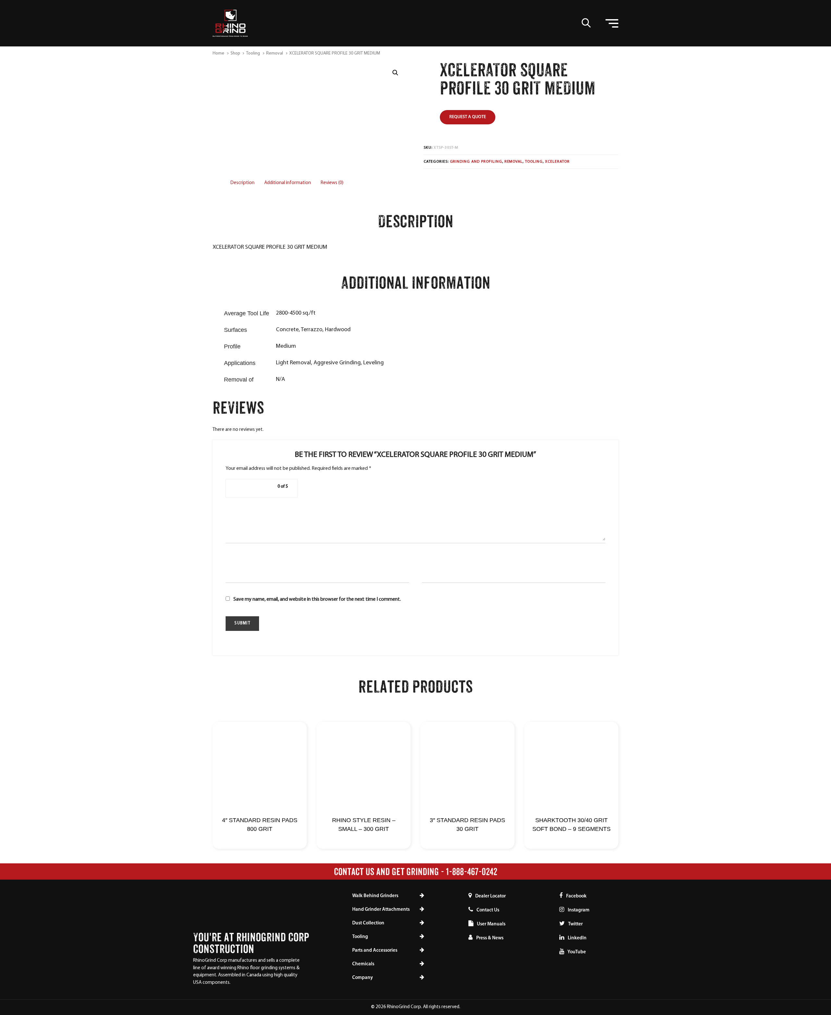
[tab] (242, 183)
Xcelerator (557, 162)
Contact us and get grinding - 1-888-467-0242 (415, 871)
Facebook (576, 896)
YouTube (576, 952)
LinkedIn (577, 938)
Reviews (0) (332, 183)
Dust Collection (368, 923)
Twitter (575, 924)
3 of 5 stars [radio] (253, 488)
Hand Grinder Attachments (381, 909)
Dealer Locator (490, 896)
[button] (586, 23)
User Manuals (491, 924)
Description (242, 183)
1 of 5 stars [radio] (238, 488)
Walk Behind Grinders (375, 896)
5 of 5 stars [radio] (269, 488)
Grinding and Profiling (476, 162)
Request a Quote (467, 117)
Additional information (287, 183)
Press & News (489, 938)
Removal (274, 53)
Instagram (578, 910)
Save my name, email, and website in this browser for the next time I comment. (317, 599)
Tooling (253, 53)
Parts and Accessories (374, 950)
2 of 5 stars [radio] (246, 488)
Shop (235, 53)
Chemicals (363, 964)
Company (362, 977)
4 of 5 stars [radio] (261, 488)
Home (218, 53)
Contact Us (488, 910)
